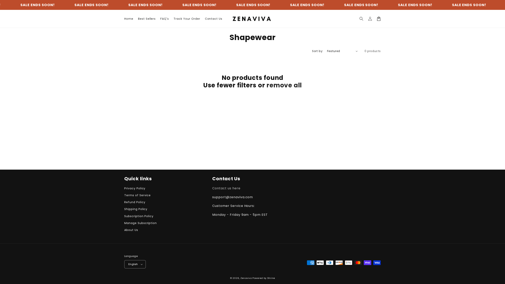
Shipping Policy (135, 209)
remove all (284, 85)
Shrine (271, 278)
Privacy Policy (134, 188)
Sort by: (317, 51)
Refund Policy (134, 202)
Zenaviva (246, 278)
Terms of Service (137, 195)
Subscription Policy (138, 216)
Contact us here (226, 188)
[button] (361, 18)
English (133, 264)
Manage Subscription (140, 223)
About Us (131, 230)
